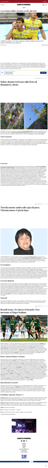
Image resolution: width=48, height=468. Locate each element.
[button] (24, 425)
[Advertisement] (9, 55)
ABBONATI (45, 1)
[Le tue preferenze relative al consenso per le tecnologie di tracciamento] (46, 466)
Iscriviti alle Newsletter (5, 1)
